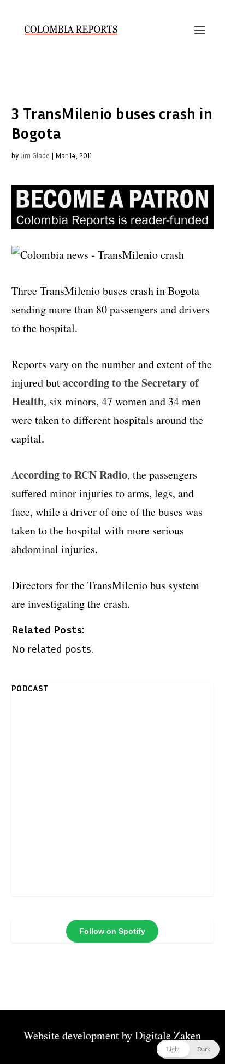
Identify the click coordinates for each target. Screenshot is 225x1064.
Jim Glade (35, 155)
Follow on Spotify (112, 931)
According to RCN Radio (69, 474)
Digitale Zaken (168, 1035)
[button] (188, 1049)
